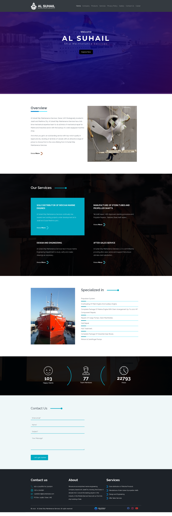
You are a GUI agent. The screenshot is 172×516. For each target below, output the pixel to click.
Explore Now (86, 55)
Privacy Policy (112, 6)
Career (138, 6)
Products (94, 6)
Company (86, 6)
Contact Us (130, 6)
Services (102, 6)
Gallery (121, 6)
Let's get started (40, 460)
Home (79, 6)
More (35, 156)
